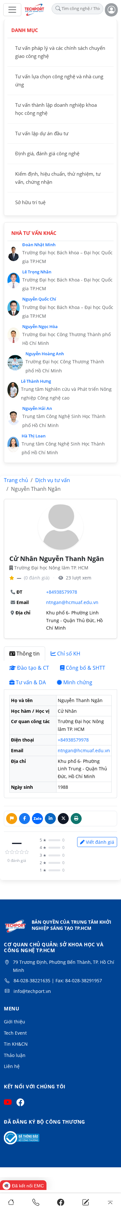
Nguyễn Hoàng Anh (44, 354)
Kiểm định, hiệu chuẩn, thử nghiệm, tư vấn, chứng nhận (58, 178)
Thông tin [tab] (28, 653)
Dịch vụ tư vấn (52, 480)
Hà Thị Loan (33, 436)
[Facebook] (60, 1202)
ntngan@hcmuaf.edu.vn (72, 602)
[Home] (10, 1202)
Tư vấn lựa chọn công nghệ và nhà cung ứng (59, 80)
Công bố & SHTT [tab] (85, 667)
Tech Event (15, 1033)
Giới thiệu (14, 1021)
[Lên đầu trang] (110, 1202)
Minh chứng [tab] (77, 682)
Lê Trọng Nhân (36, 272)
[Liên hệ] (85, 1202)
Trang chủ (16, 480)
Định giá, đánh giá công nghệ (47, 153)
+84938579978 (61, 592)
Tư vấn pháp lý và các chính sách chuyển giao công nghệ (60, 52)
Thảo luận (14, 1055)
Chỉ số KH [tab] (68, 653)
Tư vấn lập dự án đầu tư (41, 133)
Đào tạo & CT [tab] (33, 667)
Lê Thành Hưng (36, 381)
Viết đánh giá (100, 842)
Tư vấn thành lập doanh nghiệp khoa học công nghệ (56, 109)
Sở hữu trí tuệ (30, 202)
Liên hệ (12, 1066)
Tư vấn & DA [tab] (31, 682)
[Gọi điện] (35, 1202)
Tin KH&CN (16, 1044)
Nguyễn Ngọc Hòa (40, 326)
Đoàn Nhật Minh (38, 245)
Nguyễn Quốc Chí (39, 299)
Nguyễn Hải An (37, 408)
